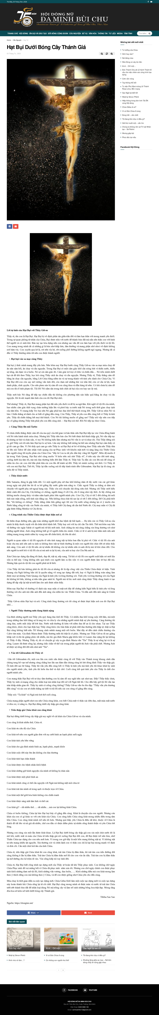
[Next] (63, 970)
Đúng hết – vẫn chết (130, 115)
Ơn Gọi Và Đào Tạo (38, 33)
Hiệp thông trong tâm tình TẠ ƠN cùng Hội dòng (135, 101)
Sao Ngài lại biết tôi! (92, 948)
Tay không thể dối (129, 82)
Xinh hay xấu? (15, 948)
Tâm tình (128, 33)
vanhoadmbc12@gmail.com (81, 1010)
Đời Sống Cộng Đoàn (58, 33)
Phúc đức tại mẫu (129, 137)
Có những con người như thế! (57, 960)
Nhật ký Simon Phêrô (17, 955)
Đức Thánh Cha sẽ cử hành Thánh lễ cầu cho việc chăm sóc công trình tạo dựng (137, 72)
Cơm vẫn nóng (128, 78)
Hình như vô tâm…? (16, 960)
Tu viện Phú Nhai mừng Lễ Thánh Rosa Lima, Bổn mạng (135, 87)
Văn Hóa (93, 33)
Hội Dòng (23, 33)
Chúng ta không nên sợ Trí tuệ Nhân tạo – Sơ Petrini (136, 128)
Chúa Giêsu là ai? (129, 107)
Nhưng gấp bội (128, 133)
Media (120, 33)
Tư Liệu (112, 33)
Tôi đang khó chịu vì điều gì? (94, 955)
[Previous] (58, 970)
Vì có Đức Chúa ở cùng (55, 955)
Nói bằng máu (127, 58)
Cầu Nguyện (75, 33)
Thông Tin (102, 33)
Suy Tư (25, 40)
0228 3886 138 (83, 1007)
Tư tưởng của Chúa (130, 50)
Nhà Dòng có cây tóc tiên (132, 62)
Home (9, 40)
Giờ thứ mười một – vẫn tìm (133, 123)
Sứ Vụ (84, 33)
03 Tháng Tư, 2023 (14, 54)
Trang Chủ (12, 33)
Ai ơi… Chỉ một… (54, 948)
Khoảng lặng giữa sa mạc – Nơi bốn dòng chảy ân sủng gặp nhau (97, 961)
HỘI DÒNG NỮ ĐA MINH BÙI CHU (79, 1001)
